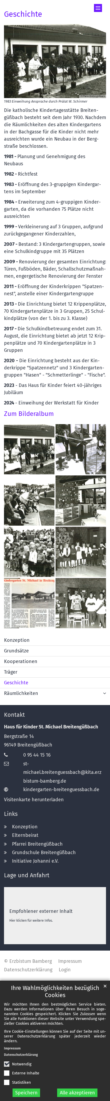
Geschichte (23, 14)
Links (11, 814)
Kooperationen (20, 661)
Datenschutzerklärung (21, 1055)
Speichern (26, 1093)
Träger (10, 672)
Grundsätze (16, 651)
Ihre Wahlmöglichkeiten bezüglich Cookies (55, 992)
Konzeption (17, 640)
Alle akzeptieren (77, 1093)
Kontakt (14, 714)
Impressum (12, 1048)
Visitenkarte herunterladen (34, 800)
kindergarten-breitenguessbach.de (61, 789)
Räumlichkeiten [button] (21, 693)
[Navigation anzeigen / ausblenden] (98, 8)
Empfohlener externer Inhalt (41, 911)
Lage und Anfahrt (26, 875)
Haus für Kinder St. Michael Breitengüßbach (51, 727)
